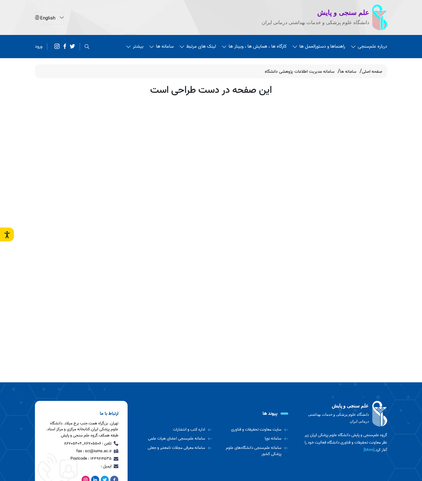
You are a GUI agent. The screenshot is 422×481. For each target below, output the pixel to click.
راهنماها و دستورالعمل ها (322, 46)
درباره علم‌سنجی (372, 46)
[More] (369, 450)
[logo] (344, 414)
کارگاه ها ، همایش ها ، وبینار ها (258, 46)
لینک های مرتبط (201, 46)
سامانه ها (165, 46)
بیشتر (138, 46)
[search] (87, 46)
